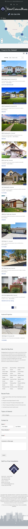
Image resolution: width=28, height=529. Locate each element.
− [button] (1, 42)
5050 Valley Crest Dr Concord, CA (9, 79)
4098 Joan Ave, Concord (7, 160)
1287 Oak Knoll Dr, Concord (8, 187)
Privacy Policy (15, 504)
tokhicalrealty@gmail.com (9, 483)
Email (3, 435)
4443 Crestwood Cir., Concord (8, 133)
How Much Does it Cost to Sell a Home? (10, 407)
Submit (3, 455)
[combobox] (16, 58)
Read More (22, 338)
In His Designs (9, 504)
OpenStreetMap (25, 43)
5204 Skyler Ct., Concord (7, 241)
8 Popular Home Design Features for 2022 (10, 400)
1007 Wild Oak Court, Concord (8, 268)
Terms (19, 504)
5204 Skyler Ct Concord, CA (8, 336)
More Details (9, 82)
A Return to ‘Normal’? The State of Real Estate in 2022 (12, 402)
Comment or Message (7, 441)
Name (3, 424)
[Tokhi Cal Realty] (14, 9)
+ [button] (1, 39)
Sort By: (6, 57)
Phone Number (5, 430)
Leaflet (20, 43)
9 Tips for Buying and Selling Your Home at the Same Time (14, 404)
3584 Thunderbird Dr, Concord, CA (9, 106)
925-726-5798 (15, 14)
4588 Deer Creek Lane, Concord (9, 214)
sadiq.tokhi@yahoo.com (17, 1)
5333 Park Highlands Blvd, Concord (9, 295)
